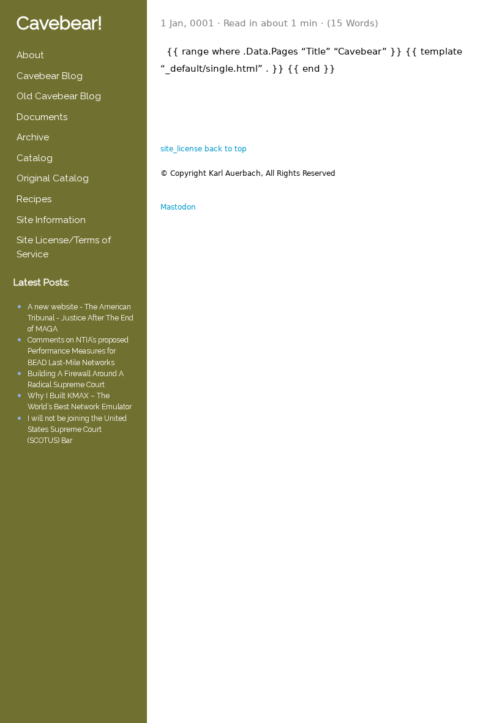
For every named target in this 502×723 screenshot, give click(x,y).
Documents (42, 117)
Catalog (35, 158)
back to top (225, 149)
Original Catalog (53, 178)
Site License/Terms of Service (64, 247)
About (30, 55)
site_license (181, 149)
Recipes (34, 199)
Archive (33, 137)
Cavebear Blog (50, 75)
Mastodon (178, 207)
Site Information (51, 219)
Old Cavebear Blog (59, 96)
